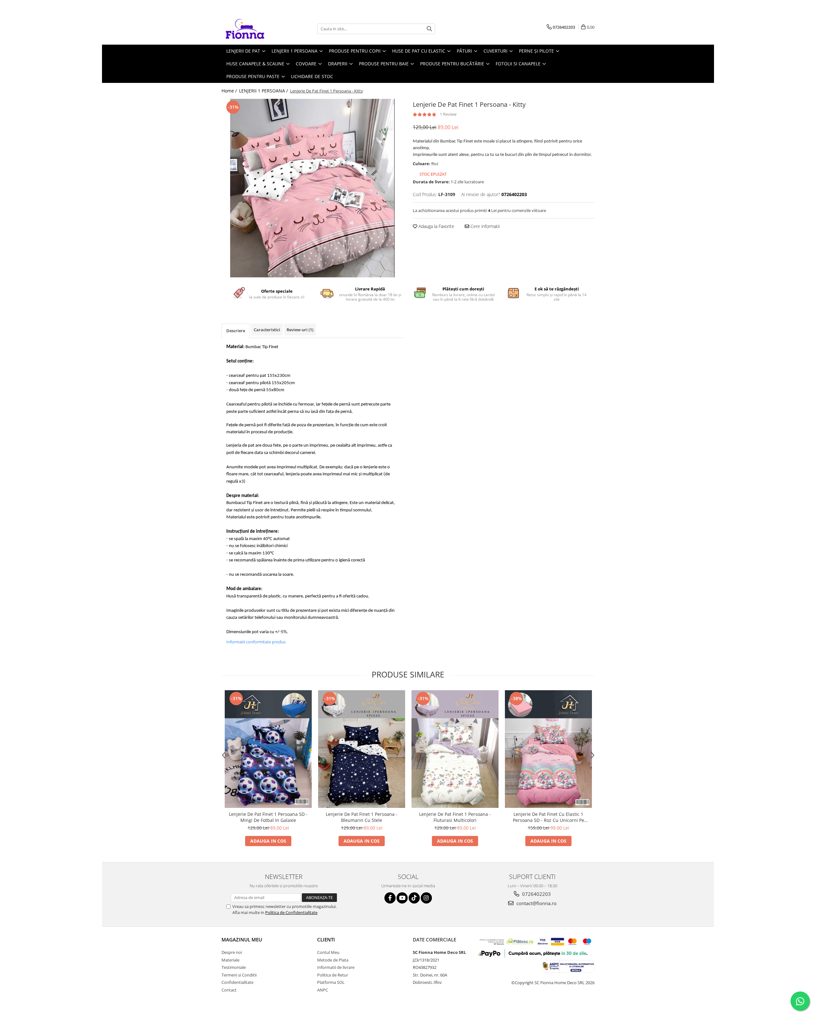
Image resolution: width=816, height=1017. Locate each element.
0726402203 (536, 894)
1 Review (448, 114)
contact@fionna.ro (536, 903)
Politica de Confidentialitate (291, 912)
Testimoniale (234, 967)
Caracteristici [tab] (267, 330)
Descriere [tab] (235, 330)
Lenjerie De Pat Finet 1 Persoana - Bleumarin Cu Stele (361, 817)
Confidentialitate (237, 982)
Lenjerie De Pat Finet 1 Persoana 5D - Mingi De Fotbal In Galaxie (268, 817)
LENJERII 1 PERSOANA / (264, 91)
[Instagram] (426, 898)
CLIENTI (326, 939)
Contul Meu (328, 952)
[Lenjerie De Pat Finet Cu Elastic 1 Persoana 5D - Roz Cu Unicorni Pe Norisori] (548, 749)
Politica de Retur (332, 975)
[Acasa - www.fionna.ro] (253, 29)
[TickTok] (414, 898)
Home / (230, 91)
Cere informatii (484, 226)
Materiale (230, 960)
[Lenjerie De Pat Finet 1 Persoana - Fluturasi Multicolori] (455, 749)
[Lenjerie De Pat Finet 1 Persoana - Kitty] (312, 188)
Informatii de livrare (335, 967)
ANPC (322, 990)
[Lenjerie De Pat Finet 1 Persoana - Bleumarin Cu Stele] (361, 749)
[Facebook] (390, 898)
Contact (229, 990)
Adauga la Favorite (435, 226)
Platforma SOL (331, 982)
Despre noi (232, 952)
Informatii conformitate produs (256, 642)
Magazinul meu (242, 939)
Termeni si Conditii (239, 975)
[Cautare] (429, 29)
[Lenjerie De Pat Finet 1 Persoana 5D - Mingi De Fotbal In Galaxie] (268, 749)
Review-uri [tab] (300, 330)
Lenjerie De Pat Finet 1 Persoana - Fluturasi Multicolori (455, 817)
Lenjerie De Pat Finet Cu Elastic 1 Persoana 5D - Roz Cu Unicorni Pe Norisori (548, 817)
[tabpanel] (312, 188)
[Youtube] (402, 898)
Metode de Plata (332, 960)
